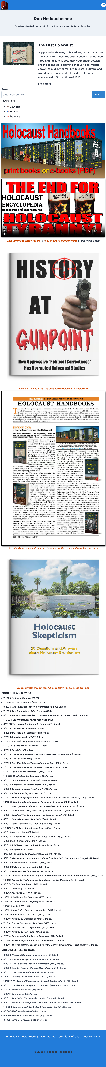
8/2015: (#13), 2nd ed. (50, 945)
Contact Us (48, 1036)
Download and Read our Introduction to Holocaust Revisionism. (53, 388)
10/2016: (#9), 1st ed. (17, 906)
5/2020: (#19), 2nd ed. (18, 849)
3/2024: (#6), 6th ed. (24, 728)
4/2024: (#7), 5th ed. (31, 724)
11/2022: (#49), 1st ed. (28, 776)
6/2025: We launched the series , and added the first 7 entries (45, 715)
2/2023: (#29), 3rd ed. (36, 763)
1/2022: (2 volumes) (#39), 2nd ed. (49, 797)
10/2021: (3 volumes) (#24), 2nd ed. (40, 802)
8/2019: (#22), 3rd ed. (29, 871)
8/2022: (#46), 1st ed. (30, 780)
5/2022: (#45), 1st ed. (30, 789)
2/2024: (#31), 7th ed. (23, 737)
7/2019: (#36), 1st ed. (53, 875)
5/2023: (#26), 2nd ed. (22, 758)
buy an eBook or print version (61, 240)
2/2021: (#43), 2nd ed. (32, 823)
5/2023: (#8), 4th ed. (18, 750)
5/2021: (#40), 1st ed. (40, 810)
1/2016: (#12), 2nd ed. (34, 940)
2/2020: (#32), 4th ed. (26, 867)
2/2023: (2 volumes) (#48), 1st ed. (35, 767)
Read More (46, 84)
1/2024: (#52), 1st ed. (30, 741)
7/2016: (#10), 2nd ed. (30, 923)
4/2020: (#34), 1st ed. (51, 858)
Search (5, 89)
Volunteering (30, 1036)
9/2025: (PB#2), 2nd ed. (35, 706)
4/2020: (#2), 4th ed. (32, 854)
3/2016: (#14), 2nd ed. (26, 932)
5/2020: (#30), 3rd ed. (32, 845)
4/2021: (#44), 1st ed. (29, 819)
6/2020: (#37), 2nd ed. (37, 836)
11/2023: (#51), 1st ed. (25, 745)
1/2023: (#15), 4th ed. (27, 771)
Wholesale (12, 1036)
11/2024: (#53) (28, 719)
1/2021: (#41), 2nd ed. (32, 828)
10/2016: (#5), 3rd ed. (30, 901)
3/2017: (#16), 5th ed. (25, 884)
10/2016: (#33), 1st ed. (27, 914)
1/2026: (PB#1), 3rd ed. (25, 702)
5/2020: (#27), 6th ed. (24, 841)
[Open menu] (103, 5)
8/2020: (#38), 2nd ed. (21, 832)
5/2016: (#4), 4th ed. (28, 927)
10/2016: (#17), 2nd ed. (32, 910)
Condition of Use (68, 1036)
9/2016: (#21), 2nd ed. (27, 919)
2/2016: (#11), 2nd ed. (33, 936)
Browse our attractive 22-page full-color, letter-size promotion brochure (53, 688)
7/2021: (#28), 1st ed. (44, 806)
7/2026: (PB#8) (21, 698)
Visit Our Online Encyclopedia (23, 240)
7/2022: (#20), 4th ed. (29, 784)
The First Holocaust (55, 45)
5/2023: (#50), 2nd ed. (42, 754)
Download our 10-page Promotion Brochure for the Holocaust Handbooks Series (53, 548)
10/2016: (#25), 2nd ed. (28, 897)
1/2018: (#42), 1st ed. (43, 880)
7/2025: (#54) (27, 711)
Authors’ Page (91, 1036)
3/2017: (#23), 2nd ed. (19, 888)
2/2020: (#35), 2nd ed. (28, 862)
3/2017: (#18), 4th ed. (22, 893)
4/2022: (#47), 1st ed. (28, 793)
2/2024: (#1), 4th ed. (26, 732)
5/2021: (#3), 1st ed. (38, 815)
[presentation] (17, 53)
